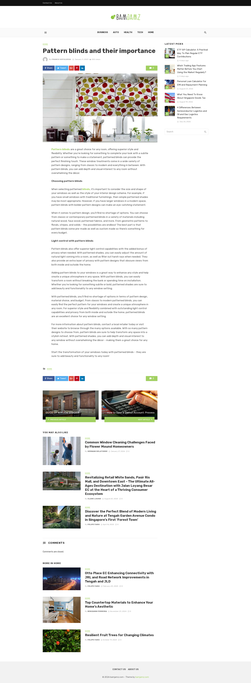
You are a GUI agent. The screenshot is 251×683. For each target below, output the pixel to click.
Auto (116, 32)
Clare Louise (94, 499)
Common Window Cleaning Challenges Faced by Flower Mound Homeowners (120, 444)
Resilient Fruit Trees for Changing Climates (119, 635)
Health (128, 32)
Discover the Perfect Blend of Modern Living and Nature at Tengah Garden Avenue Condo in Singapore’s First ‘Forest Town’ (120, 516)
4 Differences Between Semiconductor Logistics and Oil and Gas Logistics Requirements (192, 112)
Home (151, 32)
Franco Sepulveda (61, 59)
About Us (58, 3)
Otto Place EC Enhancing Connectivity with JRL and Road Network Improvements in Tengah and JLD (119, 577)
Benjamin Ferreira (97, 611)
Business (102, 32)
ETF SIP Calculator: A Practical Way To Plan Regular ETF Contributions (192, 53)
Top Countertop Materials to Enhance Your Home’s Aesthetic (119, 604)
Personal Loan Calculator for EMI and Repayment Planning (192, 83)
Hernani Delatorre (97, 451)
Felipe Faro (94, 524)
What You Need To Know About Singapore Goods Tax (191, 96)
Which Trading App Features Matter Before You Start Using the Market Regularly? (191, 69)
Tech (140, 32)
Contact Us (47, 3)
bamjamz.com (142, 677)
